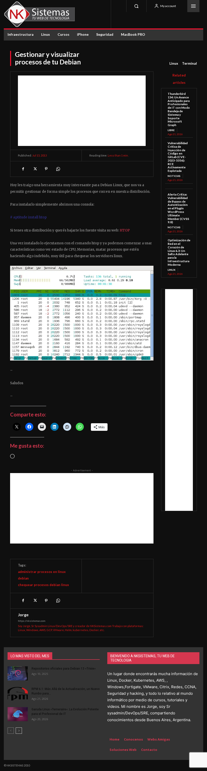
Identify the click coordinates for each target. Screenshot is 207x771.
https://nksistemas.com (31, 620)
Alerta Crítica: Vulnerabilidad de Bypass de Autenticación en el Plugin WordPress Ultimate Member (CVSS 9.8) (178, 208)
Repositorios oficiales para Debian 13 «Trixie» (64, 668)
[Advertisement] (82, 110)
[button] (136, 6)
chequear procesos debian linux (43, 585)
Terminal (189, 63)
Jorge (23, 614)
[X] (35, 169)
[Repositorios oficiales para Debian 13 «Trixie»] (18, 673)
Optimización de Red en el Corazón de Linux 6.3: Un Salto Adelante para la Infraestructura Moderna (179, 252)
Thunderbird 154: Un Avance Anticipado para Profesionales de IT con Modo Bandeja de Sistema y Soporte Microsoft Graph (179, 109)
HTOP (125, 230)
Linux (173, 63)
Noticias (174, 175)
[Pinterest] (46, 169)
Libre (171, 130)
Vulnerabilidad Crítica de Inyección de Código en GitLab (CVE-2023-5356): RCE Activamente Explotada (178, 157)
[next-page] (19, 730)
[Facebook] (23, 169)
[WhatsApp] (58, 169)
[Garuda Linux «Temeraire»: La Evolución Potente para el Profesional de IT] (18, 714)
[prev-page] (11, 730)
